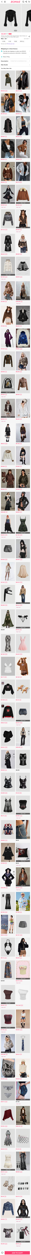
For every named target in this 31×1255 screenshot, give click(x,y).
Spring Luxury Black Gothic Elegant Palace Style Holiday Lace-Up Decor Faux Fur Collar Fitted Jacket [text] (14, 36)
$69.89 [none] (17, 254)
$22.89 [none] (2, 605)
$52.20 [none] (2, 254)
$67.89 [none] (17, 443)
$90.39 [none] (2, 90)
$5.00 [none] (17, 1243)
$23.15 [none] (17, 582)
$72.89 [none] (2, 301)
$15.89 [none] (17, 815)
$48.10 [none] (2, 722)
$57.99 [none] (2, 113)
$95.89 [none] (2, 136)
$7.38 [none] (2, 1029)
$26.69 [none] (17, 159)
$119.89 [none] (3, 512)
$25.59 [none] (2, 159)
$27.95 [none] (2, 654)
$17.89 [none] (17, 535)
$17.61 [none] (2, 582)
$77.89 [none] (17, 912)
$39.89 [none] (2, 840)
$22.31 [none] (2, 1172)
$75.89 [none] (2, 326)
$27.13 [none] (2, 229)
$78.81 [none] (17, 348)
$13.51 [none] (2, 1126)
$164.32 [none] (18, 1126)
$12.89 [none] (17, 1219)
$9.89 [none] (2, 1005)
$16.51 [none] (2, 535)
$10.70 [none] (17, 980)
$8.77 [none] (2, 677)
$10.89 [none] (2, 793)
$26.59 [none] (17, 113)
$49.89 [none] (17, 512)
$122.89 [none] (3, 887)
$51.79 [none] (17, 182)
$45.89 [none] (17, 1029)
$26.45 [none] (2, 1149)
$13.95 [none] (2, 1079)
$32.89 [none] (17, 229)
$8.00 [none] (17, 840)
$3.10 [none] (17, 700)
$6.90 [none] (17, 863)
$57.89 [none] (17, 677)
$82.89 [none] (17, 326)
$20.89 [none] (2, 559)
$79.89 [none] (17, 466)
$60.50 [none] (17, 887)
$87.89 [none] (2, 277)
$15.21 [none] (2, 747)
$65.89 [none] (2, 182)
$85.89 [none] (2, 205)
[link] (23, 2)
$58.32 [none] (2, 443)
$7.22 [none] (17, 793)
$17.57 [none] (17, 935)
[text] (15, 18)
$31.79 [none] (17, 90)
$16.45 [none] (17, 654)
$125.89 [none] (3, 1054)
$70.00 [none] (2, 348)
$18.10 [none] (17, 1054)
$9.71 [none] (2, 958)
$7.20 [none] (17, 1149)
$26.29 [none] (17, 136)
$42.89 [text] (3, 34)
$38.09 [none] (17, 277)
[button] (2, 2)
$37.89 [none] (2, 700)
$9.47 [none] (2, 815)
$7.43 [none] (18, 1005)
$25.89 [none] (2, 371)
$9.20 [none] (2, 1196)
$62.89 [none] (17, 205)
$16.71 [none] (2, 1101)
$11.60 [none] (2, 1243)
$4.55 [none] (17, 629)
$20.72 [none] (2, 935)
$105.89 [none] (18, 301)
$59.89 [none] (2, 466)
